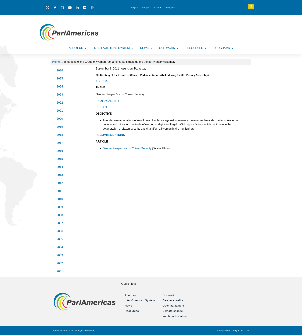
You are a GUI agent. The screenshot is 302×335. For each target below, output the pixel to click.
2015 (60, 158)
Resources (132, 310)
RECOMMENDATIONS (110, 134)
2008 (60, 215)
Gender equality (173, 300)
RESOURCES (194, 48)
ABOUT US (76, 48)
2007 (60, 223)
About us (130, 295)
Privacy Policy (223, 330)
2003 (60, 255)
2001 (60, 271)
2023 (60, 94)
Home (56, 61)
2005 (60, 239)
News (128, 305)
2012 (60, 182)
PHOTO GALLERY (107, 100)
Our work (169, 295)
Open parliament (173, 305)
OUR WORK (167, 48)
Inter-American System (140, 300)
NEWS (144, 48)
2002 (60, 263)
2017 (60, 142)
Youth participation (175, 316)
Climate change (173, 310)
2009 (60, 207)
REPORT (101, 107)
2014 (60, 166)
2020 (60, 118)
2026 (60, 70)
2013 (60, 174)
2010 (60, 199)
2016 (60, 150)
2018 (60, 134)
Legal (236, 330)
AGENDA (102, 81)
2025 (60, 78)
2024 (60, 86)
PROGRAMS (222, 48)
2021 (60, 110)
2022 (60, 102)
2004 (60, 247)
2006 (60, 231)
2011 (60, 191)
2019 (60, 126)
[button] (251, 6)
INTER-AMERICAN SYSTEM (112, 48)
